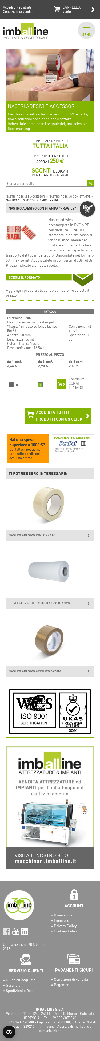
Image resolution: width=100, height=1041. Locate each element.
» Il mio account (64, 915)
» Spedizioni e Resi (18, 990)
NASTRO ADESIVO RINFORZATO (32, 535)
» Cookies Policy (64, 931)
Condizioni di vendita (18, 11)
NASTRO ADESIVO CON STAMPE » (71, 196)
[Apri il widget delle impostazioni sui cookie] (9, 1032)
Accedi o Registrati (17, 7)
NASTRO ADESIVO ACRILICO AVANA (35, 671)
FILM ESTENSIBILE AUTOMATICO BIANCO (39, 603)
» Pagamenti (61, 984)
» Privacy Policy (64, 925)
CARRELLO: (72, 9)
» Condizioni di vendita (69, 979)
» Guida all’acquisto (19, 980)
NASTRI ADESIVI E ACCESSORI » (27, 196)
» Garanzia (11, 985)
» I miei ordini (62, 920)
